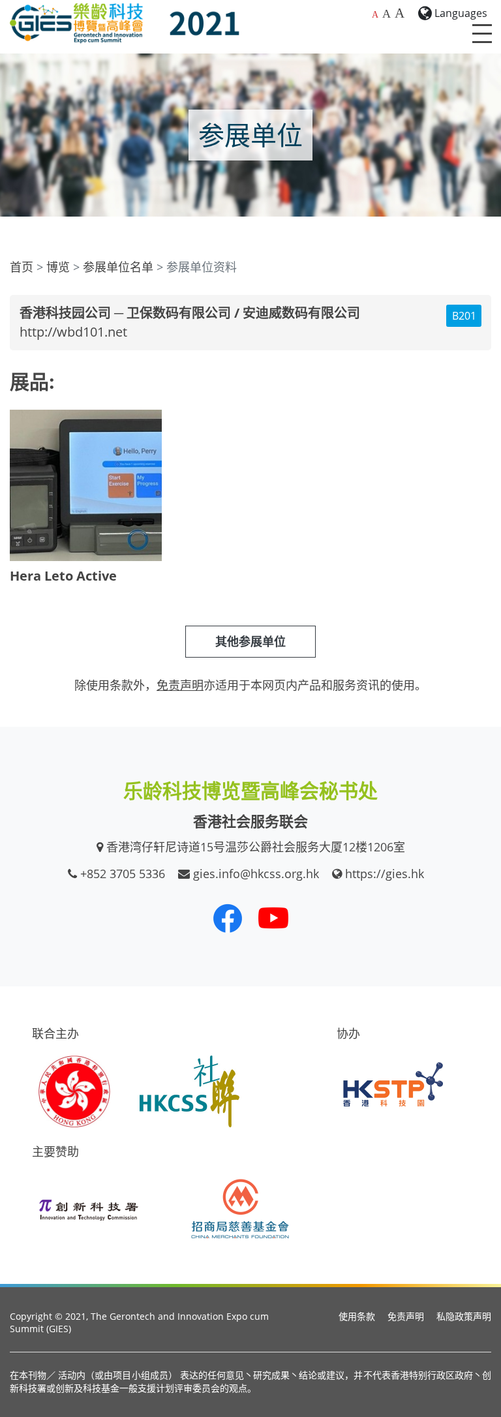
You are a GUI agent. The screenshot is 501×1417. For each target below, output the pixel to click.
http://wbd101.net (73, 332)
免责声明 (405, 1316)
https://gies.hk (384, 873)
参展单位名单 (118, 267)
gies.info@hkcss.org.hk (256, 873)
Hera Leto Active (63, 576)
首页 (21, 267)
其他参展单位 (250, 641)
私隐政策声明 (463, 1316)
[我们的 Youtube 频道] (273, 918)
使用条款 (357, 1316)
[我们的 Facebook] (227, 918)
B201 (464, 316)
